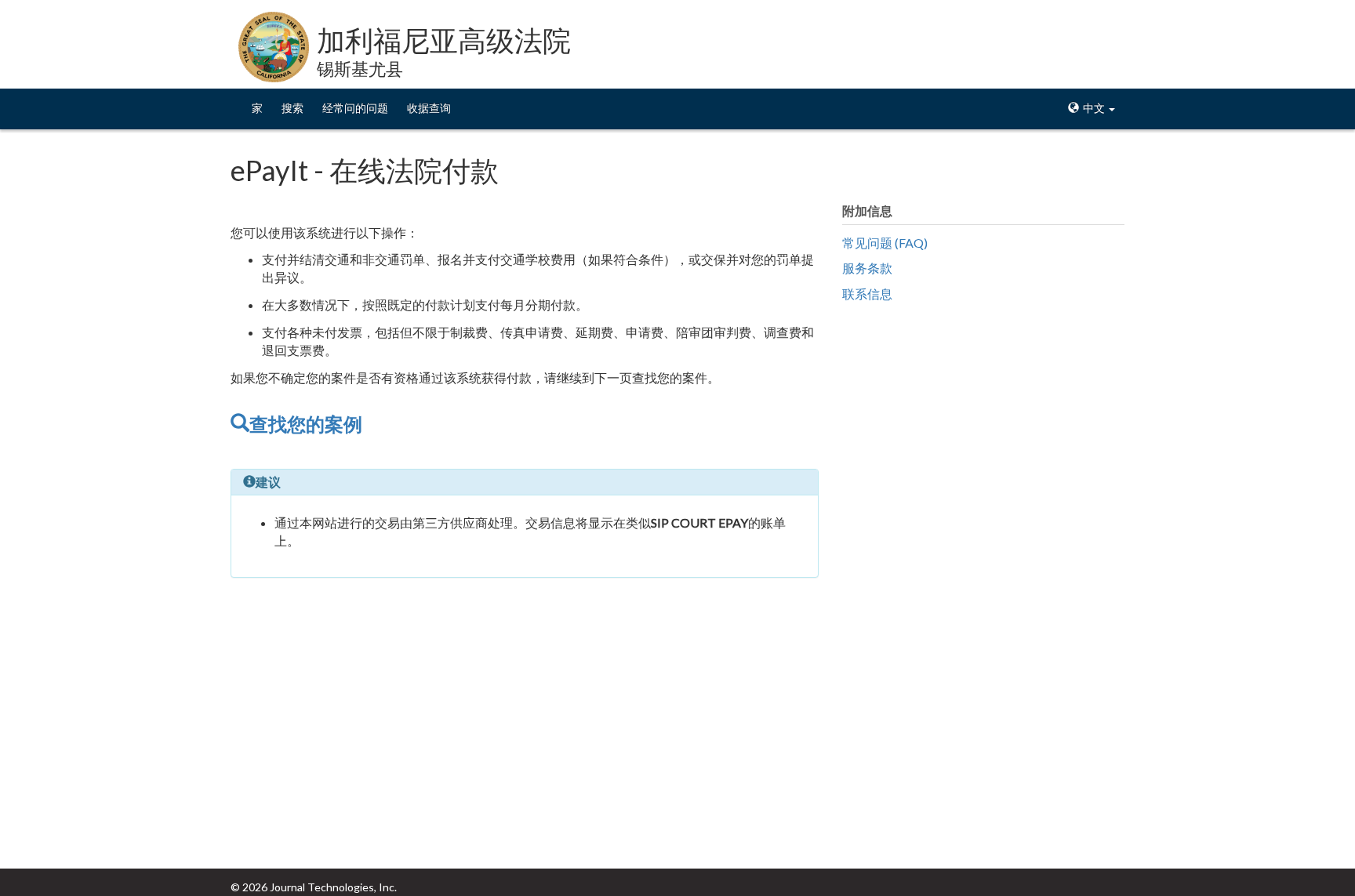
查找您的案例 (305, 423)
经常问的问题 (355, 107)
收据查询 (429, 107)
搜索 (292, 107)
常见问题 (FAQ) (885, 242)
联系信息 (867, 293)
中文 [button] (1094, 107)
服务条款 (867, 267)
